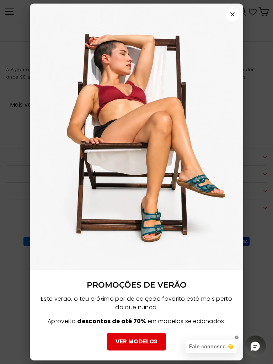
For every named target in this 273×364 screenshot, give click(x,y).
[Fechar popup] (232, 14)
